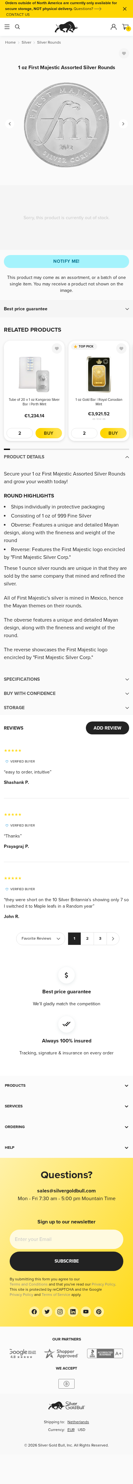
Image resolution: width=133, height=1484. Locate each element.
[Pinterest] (99, 1312)
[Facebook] (34, 1312)
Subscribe (67, 1261)
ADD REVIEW (107, 728)
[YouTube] (86, 1312)
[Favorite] (124, 53)
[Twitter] (47, 1312)
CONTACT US (18, 14)
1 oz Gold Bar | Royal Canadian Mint (99, 402)
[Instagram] (60, 1312)
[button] (66, 309)
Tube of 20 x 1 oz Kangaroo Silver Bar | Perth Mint (34, 402)
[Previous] (9, 123)
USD (81, 1429)
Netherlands (78, 1422)
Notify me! (66, 261)
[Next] (123, 123)
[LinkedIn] (73, 1312)
